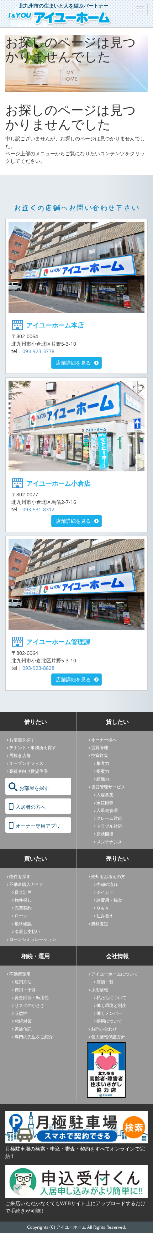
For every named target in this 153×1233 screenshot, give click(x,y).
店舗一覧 (105, 982)
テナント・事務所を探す (32, 748)
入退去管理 (107, 810)
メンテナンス (109, 842)
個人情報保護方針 (108, 1037)
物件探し (23, 900)
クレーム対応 (109, 818)
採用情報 (99, 990)
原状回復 (105, 834)
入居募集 (105, 795)
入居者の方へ (31, 806)
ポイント (105, 892)
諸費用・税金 (109, 900)
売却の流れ (107, 884)
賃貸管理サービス (108, 787)
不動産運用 (20, 974)
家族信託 (23, 1029)
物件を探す (20, 876)
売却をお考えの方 (108, 876)
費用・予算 (25, 990)
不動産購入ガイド (26, 884)
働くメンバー (109, 1013)
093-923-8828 (38, 668)
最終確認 (23, 924)
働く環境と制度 (111, 1005)
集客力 (102, 763)
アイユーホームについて (114, 974)
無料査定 (99, 924)
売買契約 (23, 908)
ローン (21, 916)
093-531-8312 (38, 509)
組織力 (102, 779)
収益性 (21, 1013)
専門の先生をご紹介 (34, 1037)
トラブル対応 (109, 826)
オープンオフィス (26, 763)
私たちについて (111, 997)
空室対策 (99, 755)
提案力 (102, 771)
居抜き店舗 (20, 755)
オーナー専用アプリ (38, 825)
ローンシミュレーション (32, 939)
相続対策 (23, 1021)
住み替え (105, 916)
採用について (109, 1021)
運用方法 (23, 982)
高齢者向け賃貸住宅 (28, 771)
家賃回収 (105, 803)
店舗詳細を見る (73, 362)
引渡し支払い (27, 931)
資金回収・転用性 (32, 997)
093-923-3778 (38, 351)
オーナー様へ (104, 740)
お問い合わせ (104, 1029)
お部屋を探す (22, 740)
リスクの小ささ (29, 1005)
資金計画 (23, 892)
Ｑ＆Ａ (102, 908)
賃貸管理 (99, 748)
